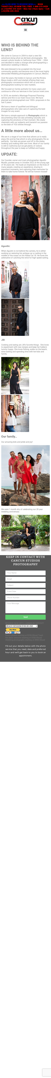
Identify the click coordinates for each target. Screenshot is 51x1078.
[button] (26, 30)
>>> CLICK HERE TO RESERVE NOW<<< (19, 4)
